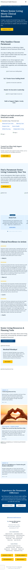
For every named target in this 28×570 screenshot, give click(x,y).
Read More (7, 361)
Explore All (5, 186)
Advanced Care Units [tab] (7, 123)
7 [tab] (16, 231)
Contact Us (20, 505)
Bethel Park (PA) (9, 533)
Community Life (5, 390)
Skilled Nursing (9, 550)
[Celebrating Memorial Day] (14, 386)
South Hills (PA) (17, 540)
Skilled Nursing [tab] (6, 129)
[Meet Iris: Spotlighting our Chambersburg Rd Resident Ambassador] (14, 459)
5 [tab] (13, 231)
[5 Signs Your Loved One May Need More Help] (14, 423)
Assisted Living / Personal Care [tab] (10, 121)
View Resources (7, 559)
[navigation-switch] (25, 1)
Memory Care (19, 547)
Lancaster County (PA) (10, 537)
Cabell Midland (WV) (18, 533)
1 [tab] (7, 231)
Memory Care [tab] (20, 123)
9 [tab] (19, 231)
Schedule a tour (7, 555)
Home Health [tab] (15, 126)
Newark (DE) (8, 538)
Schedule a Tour (7, 29)
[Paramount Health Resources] (5, 2)
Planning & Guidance (8, 340)
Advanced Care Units (10, 547)
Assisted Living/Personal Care (14, 545)
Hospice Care (7, 549)
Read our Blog (20, 559)
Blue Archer (20, 566)
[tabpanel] (14, 145)
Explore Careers (20, 555)
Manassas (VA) (19, 537)
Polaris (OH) (10, 540)
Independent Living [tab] (18, 129)
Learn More (5, 155)
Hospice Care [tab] (5, 126)
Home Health (14, 549)
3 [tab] (10, 231)
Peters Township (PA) (17, 538)
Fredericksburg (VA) (20, 535)
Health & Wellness (5, 426)
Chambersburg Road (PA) (9, 535)
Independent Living (18, 550)
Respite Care (21, 549)
